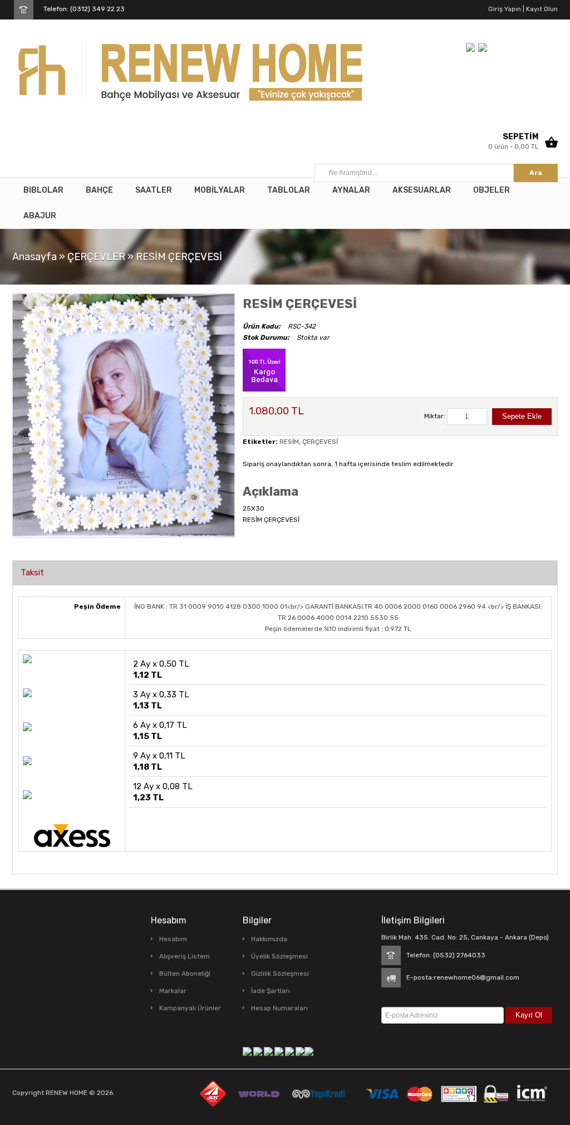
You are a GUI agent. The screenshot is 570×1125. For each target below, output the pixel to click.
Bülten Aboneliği (184, 973)
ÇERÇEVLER (96, 257)
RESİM (289, 442)
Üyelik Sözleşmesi (279, 956)
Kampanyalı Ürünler (190, 1008)
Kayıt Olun (541, 9)
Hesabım (173, 939)
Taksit (32, 573)
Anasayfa (34, 257)
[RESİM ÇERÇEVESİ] (123, 415)
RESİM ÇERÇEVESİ (179, 257)
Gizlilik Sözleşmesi (280, 973)
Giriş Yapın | (506, 9)
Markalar (172, 991)
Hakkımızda (269, 939)
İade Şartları (270, 991)
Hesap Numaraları (279, 1008)
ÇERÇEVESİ (320, 442)
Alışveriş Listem (184, 956)
